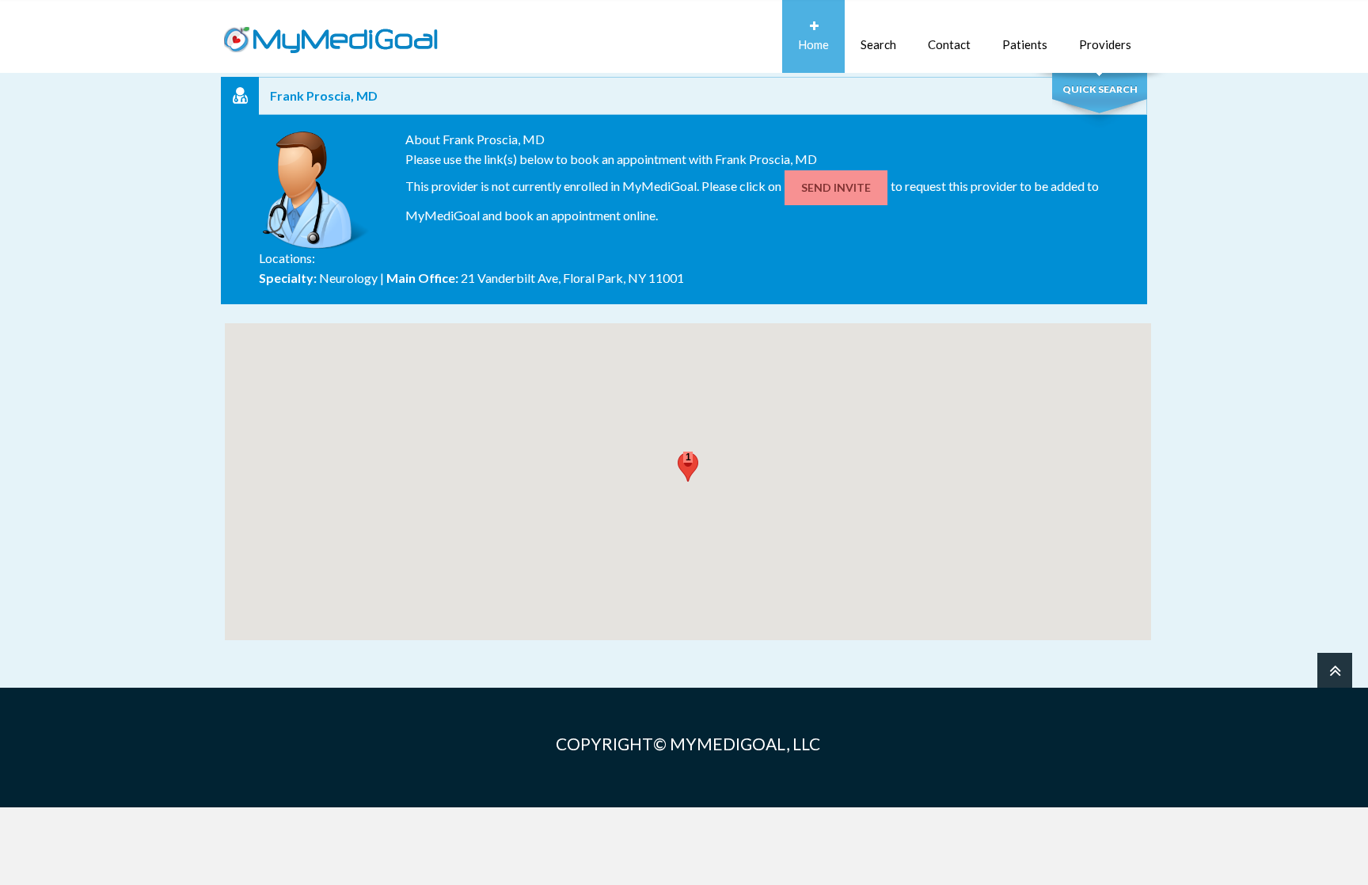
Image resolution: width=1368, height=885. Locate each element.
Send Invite (836, 187)
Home (813, 44)
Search (878, 44)
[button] (688, 467)
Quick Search (1100, 89)
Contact (949, 44)
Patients (1024, 44)
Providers (1105, 44)
